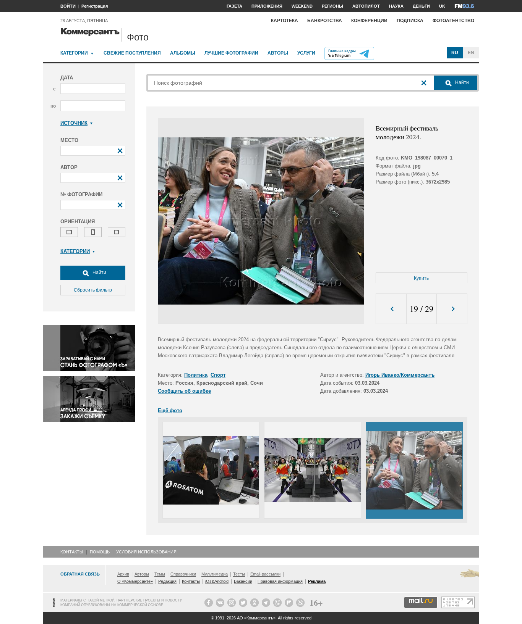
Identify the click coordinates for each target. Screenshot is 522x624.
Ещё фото (170, 410)
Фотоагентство (453, 20)
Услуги (306, 53)
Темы (159, 574)
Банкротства (324, 20)
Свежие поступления (132, 53)
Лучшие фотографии (231, 53)
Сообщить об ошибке (184, 391)
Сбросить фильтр (93, 290)
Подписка (410, 20)
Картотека (284, 20)
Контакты (71, 552)
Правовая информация (280, 581)
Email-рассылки (265, 574)
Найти (98, 272)
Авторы (277, 53)
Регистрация (94, 6)
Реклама (317, 581)
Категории (74, 53)
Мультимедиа (214, 574)
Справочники (183, 574)
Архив (123, 574)
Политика (196, 375)
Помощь (100, 552)
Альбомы (182, 53)
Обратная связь (80, 574)
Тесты (239, 574)
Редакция (167, 581)
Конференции (369, 20)
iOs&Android (217, 581)
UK (442, 6)
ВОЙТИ (68, 6)
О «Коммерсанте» (135, 581)
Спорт (218, 375)
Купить (421, 278)
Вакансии (243, 581)
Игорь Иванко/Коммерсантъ (399, 375)
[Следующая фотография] (452, 309)
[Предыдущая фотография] (391, 309)
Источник (74, 123)
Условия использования (146, 552)
